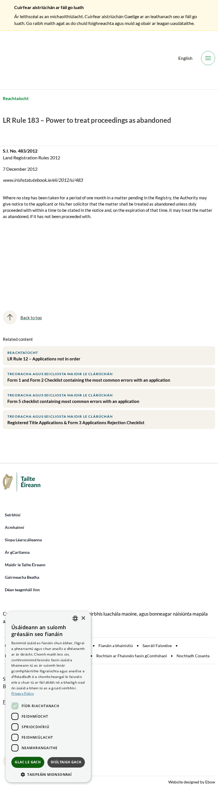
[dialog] (48, 696)
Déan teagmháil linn (22, 589)
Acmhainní (14, 527)
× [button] (83, 618)
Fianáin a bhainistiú (115, 645)
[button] (48, 774)
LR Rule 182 (19, 254)
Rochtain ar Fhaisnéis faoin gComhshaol (131, 655)
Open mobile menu (208, 58)
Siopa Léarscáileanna (23, 539)
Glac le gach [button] (28, 762)
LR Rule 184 (19, 274)
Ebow (210, 781)
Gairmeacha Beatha (22, 577)
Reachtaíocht (16, 98)
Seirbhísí (12, 514)
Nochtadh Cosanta (193, 655)
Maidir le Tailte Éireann (25, 564)
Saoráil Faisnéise (157, 645)
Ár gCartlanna (17, 552)
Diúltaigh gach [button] (66, 762)
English (185, 58)
